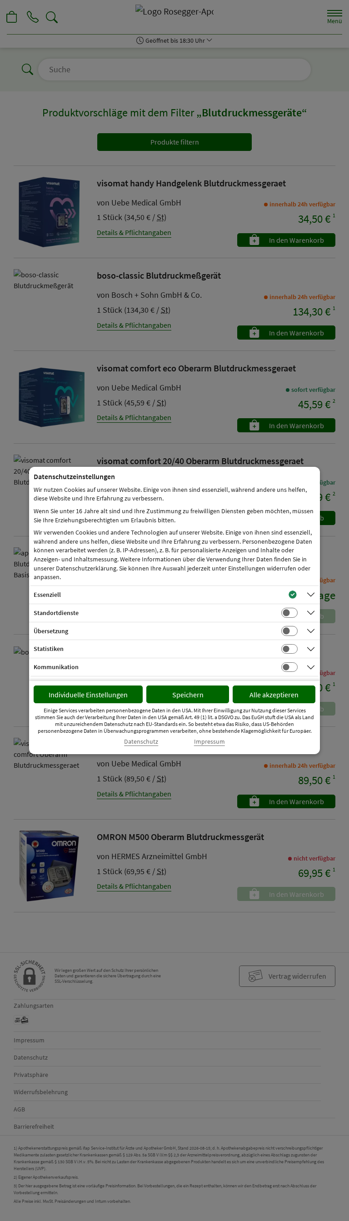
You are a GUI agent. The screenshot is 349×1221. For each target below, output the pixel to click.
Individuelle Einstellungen (88, 694)
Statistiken (49, 649)
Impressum (209, 742)
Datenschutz (141, 742)
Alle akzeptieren (274, 694)
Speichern (188, 694)
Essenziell (47, 594)
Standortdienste (56, 613)
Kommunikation (56, 667)
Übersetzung (51, 631)
